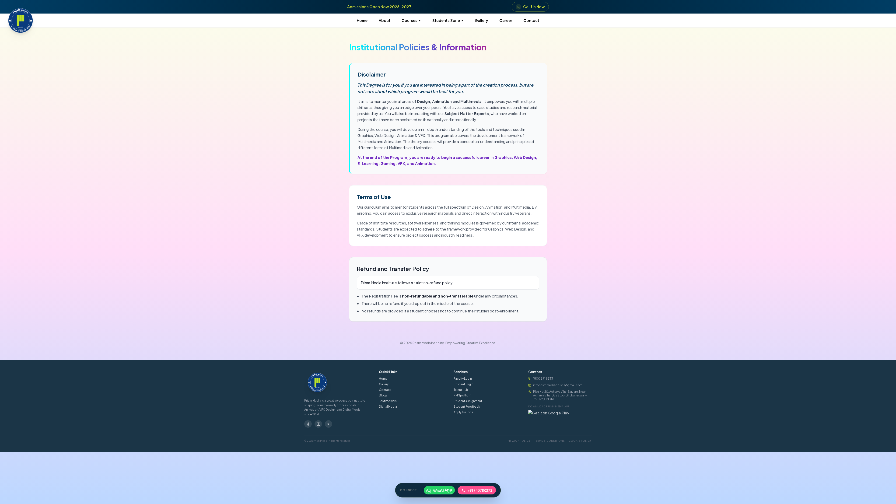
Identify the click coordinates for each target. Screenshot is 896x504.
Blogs (383, 395)
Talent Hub (461, 390)
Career (505, 20)
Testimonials (388, 401)
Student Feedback (467, 406)
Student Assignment (468, 401)
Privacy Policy (519, 440)
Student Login (463, 384)
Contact (531, 20)
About (384, 20)
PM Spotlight (462, 395)
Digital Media (388, 406)
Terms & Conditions (549, 440)
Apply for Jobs (463, 412)
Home (362, 20)
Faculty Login (463, 378)
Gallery (481, 20)
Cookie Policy (580, 440)
